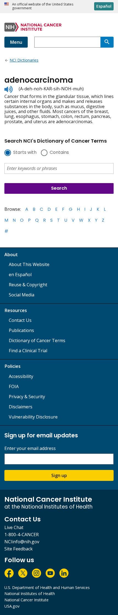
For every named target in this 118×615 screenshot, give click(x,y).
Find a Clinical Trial (28, 351)
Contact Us (20, 320)
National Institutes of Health (29, 593)
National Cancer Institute (26, 599)
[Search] (107, 42)
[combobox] (67, 42)
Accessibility (21, 376)
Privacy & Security (27, 397)
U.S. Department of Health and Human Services (47, 587)
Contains (59, 152)
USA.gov (11, 606)
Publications (21, 330)
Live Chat (13, 527)
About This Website (29, 264)
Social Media (21, 295)
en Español (20, 275)
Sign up (59, 475)
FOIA (14, 386)
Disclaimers (20, 407)
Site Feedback (18, 549)
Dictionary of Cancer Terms (37, 340)
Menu (16, 42)
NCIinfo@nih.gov (21, 542)
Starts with (24, 152)
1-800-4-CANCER (21, 535)
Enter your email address (30, 448)
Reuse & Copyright (28, 285)
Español (103, 6)
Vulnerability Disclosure (33, 417)
